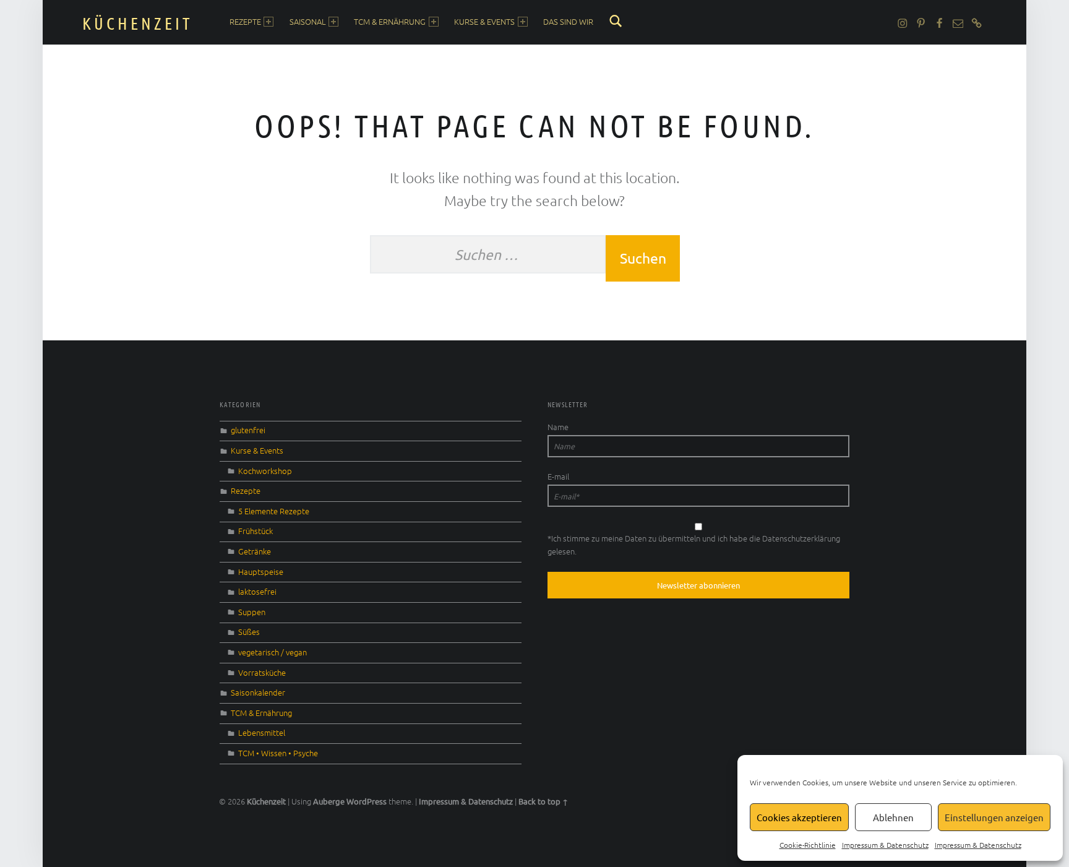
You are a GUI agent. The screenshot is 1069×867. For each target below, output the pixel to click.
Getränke (254, 551)
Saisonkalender (258, 692)
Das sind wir (568, 21)
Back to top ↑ (543, 801)
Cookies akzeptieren (799, 817)
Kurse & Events (484, 21)
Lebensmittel (261, 732)
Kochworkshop (265, 471)
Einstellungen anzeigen (994, 817)
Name (558, 427)
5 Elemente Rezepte (273, 511)
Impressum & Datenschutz (885, 845)
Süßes (249, 631)
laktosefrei (257, 591)
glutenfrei (248, 430)
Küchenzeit (138, 23)
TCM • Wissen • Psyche (278, 753)
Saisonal (308, 21)
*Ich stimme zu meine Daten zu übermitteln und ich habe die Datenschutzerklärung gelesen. (693, 544)
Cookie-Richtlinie (807, 845)
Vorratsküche (262, 672)
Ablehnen (893, 817)
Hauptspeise (260, 571)
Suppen (251, 612)
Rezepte (245, 21)
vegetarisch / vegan (272, 652)
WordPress (366, 801)
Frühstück (255, 531)
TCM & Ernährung (390, 21)
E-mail (558, 476)
